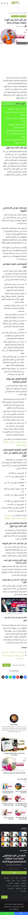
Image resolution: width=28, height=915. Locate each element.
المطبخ (13, 880)
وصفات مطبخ (23, 891)
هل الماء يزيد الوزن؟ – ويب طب (13, 652)
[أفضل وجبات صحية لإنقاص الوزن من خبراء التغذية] (7, 798)
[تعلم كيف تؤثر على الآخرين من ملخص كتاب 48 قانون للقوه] (23, 844)
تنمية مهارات (17, 883)
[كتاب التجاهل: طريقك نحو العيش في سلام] (5, 839)
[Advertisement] (14, 60)
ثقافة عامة (11, 883)
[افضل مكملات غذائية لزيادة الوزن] (7, 812)
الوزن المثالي (11, 13)
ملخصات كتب (8, 886)
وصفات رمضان (10, 888)
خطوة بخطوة (23, 886)
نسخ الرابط (6, 665)
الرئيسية (23, 13)
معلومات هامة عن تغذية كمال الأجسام (21, 792)
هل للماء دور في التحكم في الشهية (15, 113)
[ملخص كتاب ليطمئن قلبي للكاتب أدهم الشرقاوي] (5, 844)
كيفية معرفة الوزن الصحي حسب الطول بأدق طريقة (7, 792)
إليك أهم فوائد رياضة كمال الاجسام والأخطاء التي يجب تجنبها (21, 805)
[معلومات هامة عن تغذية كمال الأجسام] (21, 786)
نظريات (25, 888)
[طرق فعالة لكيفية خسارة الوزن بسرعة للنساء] (21, 812)
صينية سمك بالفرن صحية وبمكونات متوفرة (15, 517)
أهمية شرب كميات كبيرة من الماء (15, 120)
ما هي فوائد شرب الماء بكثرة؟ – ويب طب (13, 657)
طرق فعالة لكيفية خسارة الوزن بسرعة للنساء (21, 818)
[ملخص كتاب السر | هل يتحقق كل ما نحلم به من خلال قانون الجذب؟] (14, 844)
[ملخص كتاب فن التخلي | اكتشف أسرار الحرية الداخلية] (5, 834)
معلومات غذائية (16, 886)
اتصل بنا (10, 909)
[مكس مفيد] (15, 3)
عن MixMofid (16, 909)
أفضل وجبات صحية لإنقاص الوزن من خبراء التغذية (7, 804)
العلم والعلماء (6, 878)
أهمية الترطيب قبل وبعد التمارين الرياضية (16, 126)
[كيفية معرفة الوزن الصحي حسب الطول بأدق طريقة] (7, 786)
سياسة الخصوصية (8, 907)
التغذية (16, 878)
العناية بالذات (23, 880)
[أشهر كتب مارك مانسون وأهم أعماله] (23, 839)
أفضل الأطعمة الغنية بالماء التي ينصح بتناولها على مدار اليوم (15, 133)
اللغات (18, 880)
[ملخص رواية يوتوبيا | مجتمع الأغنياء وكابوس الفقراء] (14, 834)
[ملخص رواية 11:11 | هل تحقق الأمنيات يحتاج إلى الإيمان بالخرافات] (23, 834)
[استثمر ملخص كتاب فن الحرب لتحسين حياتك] (14, 839)
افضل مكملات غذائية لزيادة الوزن (8, 818)
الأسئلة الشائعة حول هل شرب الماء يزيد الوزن (14, 141)
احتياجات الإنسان (23, 878)
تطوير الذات (8, 880)
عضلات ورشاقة (18, 13)
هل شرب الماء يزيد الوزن (16, 108)
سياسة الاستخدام (16, 907)
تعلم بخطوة (24, 883)
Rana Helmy (21, 26)
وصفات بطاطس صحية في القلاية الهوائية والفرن (15, 443)
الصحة (12, 878)
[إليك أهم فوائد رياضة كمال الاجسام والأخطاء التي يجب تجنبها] (21, 798)
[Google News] (14, 671)
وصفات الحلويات (18, 888)
